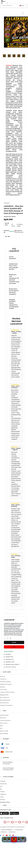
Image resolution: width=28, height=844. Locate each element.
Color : (7, 236)
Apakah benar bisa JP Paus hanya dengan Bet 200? (13, 266)
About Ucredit (4, 731)
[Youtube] (7, 835)
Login (9, 841)
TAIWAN (2, 791)
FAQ (1, 728)
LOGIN (14, 646)
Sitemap (2, 687)
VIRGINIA (2, 799)
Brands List (3, 718)
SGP (1, 786)
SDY (1, 789)
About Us (2, 676)
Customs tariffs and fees (7, 692)
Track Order (3, 689)
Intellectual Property (6, 684)
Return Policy (3, 723)
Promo (5, 841)
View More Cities (5, 802)
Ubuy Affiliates (4, 733)
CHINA (2, 797)
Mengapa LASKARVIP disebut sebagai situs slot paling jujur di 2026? (14, 304)
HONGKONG (3, 784)
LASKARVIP (9, 65)
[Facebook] (1, 835)
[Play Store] (14, 814)
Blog (1, 725)
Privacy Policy (19, 829)
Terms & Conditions (6, 829)
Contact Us (3, 679)
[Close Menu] (1, 3)
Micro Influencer (4, 697)
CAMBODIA (3, 794)
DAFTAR (14, 642)
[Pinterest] (13, 835)
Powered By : (6, 231)
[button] (23, 13)
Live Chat (23, 841)
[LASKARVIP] (7, 2)
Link (19, 841)
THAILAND (2, 781)
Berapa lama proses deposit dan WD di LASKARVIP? (14, 291)
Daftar (14, 841)
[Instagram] (4, 835)
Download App (4, 715)
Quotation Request (5, 681)
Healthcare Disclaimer (6, 705)
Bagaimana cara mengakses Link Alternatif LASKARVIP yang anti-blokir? (14, 279)
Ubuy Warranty (4, 703)
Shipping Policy (4, 695)
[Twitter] (10, 835)
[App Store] (4, 814)
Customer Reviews (5, 720)
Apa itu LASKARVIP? (12, 257)
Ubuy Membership (5, 700)
